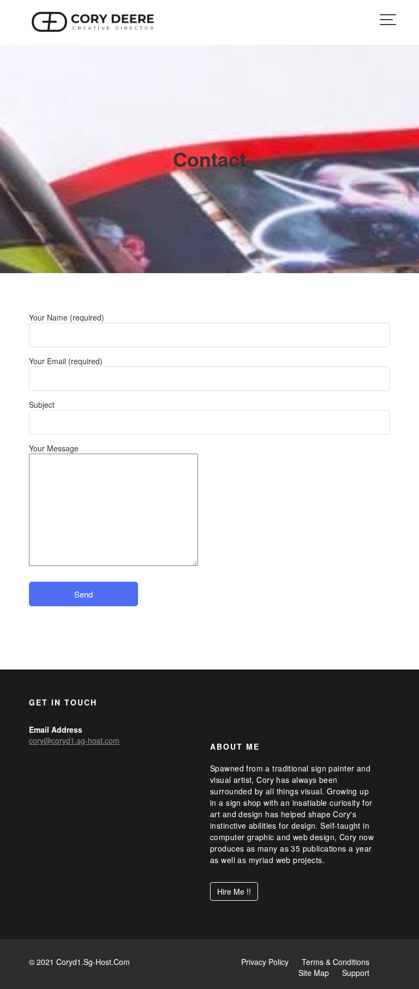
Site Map (313, 972)
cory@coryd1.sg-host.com (74, 740)
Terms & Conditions (335, 961)
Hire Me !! (234, 892)
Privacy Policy (265, 961)
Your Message (54, 448)
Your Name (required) (66, 317)
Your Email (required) (66, 360)
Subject (42, 404)
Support (355, 972)
